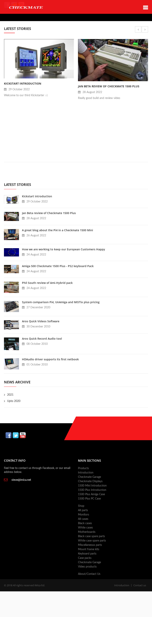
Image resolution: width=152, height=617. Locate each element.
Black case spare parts (91, 536)
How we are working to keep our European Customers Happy (63, 249)
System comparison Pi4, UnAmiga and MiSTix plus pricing (61, 302)
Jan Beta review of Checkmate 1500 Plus (108, 86)
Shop (81, 506)
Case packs (84, 558)
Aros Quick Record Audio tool (42, 338)
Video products (87, 566)
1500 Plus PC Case (89, 498)
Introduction (85, 472)
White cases (85, 527)
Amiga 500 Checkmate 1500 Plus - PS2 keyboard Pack (58, 266)
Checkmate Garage (89, 477)
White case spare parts (92, 540)
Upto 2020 (13, 401)
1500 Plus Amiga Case (91, 494)
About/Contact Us (89, 574)
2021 (10, 394)
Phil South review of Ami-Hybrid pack (47, 283)
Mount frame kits (88, 549)
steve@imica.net (21, 480)
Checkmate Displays (90, 481)
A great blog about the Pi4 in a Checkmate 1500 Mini (57, 230)
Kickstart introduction (22, 83)
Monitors (83, 514)
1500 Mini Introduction (92, 485)
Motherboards (86, 532)
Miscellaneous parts (90, 545)
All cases (83, 519)
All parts (83, 510)
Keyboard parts (87, 553)
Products (83, 468)
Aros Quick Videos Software (40, 321)
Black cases (85, 523)
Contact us (139, 585)
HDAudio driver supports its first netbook (50, 359)
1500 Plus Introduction (92, 490)
